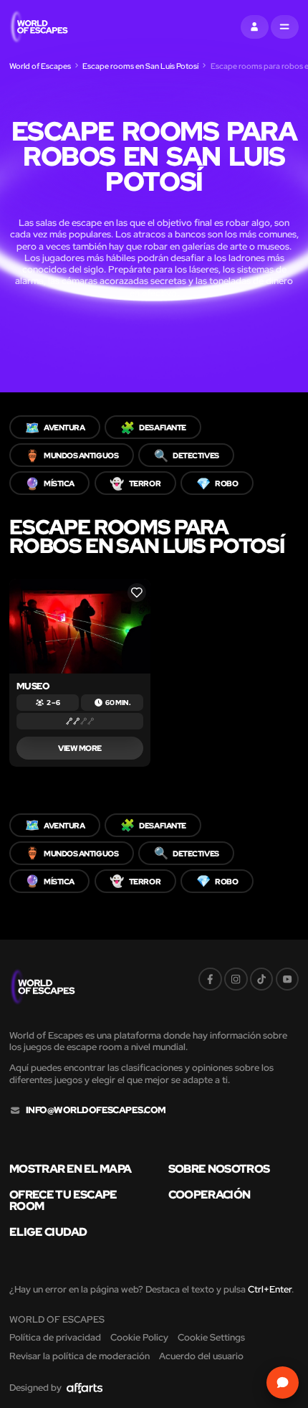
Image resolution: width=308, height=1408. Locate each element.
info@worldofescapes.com (96, 1110)
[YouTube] (287, 979)
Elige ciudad (48, 1231)
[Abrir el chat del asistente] (282, 1382)
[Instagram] (236, 979)
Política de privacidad (55, 1337)
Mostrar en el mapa (70, 1168)
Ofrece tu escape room (63, 1200)
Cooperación (209, 1194)
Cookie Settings (211, 1337)
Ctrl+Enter (270, 1289)
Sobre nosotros (219, 1168)
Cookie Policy (139, 1337)
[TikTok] (262, 979)
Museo (32, 686)
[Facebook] (210, 979)
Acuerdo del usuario (201, 1356)
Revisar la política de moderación (79, 1356)
